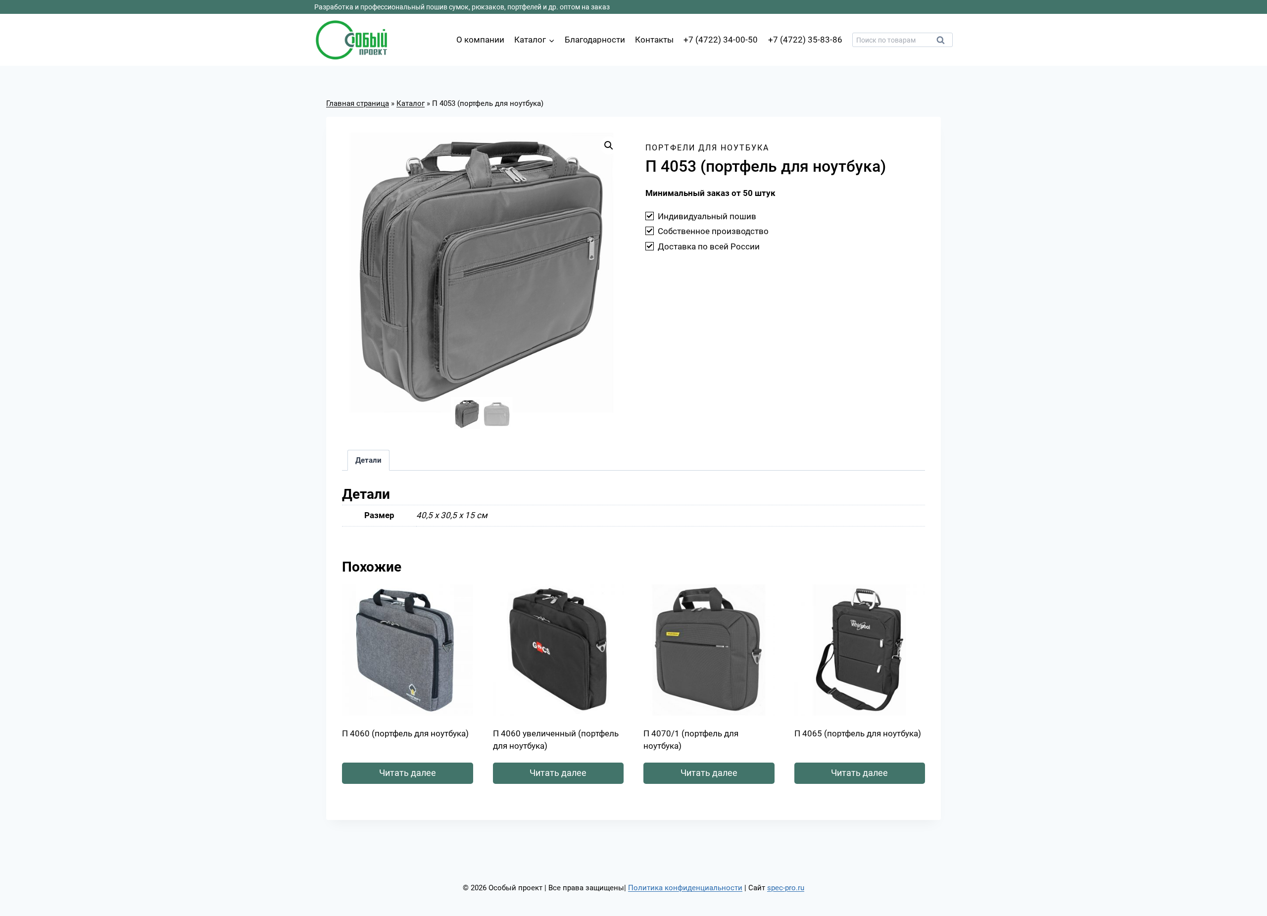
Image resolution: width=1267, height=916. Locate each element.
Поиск (943, 42)
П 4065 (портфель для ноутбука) (857, 733)
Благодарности (595, 40)
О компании (480, 40)
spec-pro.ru (785, 887)
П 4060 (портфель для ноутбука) (405, 733)
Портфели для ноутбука (707, 147)
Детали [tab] (368, 460)
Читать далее (407, 773)
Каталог (410, 103)
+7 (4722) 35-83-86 (805, 40)
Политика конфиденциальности (685, 887)
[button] (609, 145)
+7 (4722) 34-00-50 (720, 40)
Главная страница (357, 103)
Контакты (654, 40)
